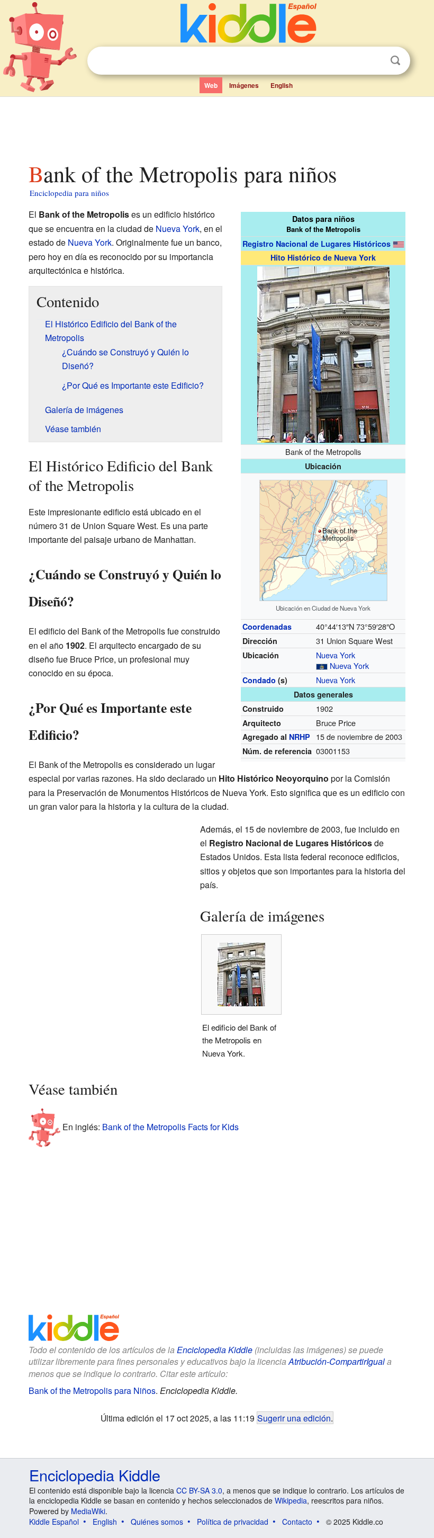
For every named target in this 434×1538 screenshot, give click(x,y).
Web (211, 85)
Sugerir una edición (294, 1418)
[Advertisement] (217, 126)
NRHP (299, 736)
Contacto (297, 1521)
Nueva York (335, 654)
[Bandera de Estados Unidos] (398, 243)
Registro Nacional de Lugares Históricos (316, 243)
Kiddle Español (54, 1521)
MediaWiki (88, 1511)
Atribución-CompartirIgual (336, 1361)
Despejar (374, 61)
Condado (259, 680)
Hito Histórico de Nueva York (323, 257)
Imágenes (244, 85)
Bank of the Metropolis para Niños (92, 1390)
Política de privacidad (232, 1521)
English (281, 85)
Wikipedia (291, 1500)
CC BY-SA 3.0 (199, 1490)
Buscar (395, 61)
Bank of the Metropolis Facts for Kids (170, 1127)
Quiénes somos (157, 1521)
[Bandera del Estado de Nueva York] (322, 665)
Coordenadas (267, 626)
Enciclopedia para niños (69, 192)
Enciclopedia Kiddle (214, 1350)
